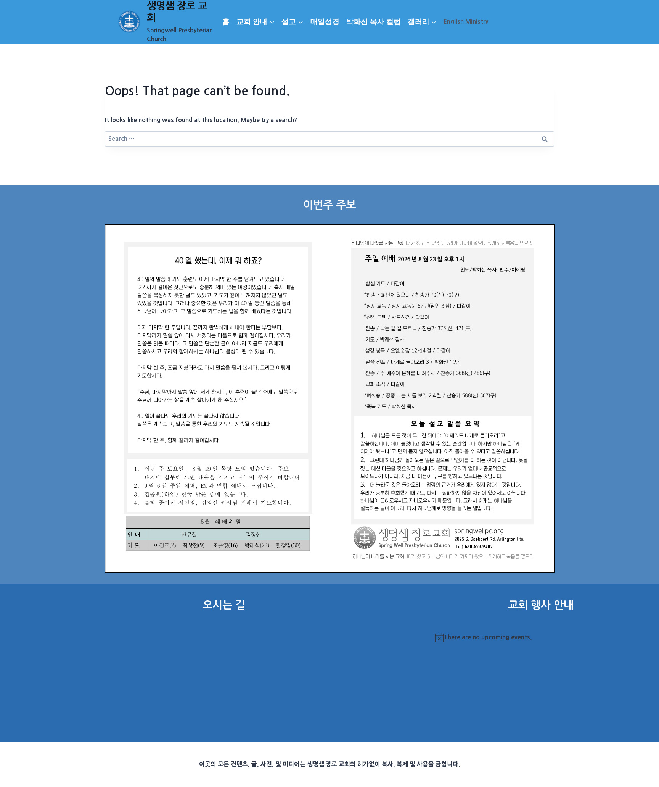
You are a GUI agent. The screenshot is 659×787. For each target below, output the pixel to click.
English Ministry (466, 21)
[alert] (540, 637)
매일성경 (324, 22)
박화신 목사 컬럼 (373, 22)
